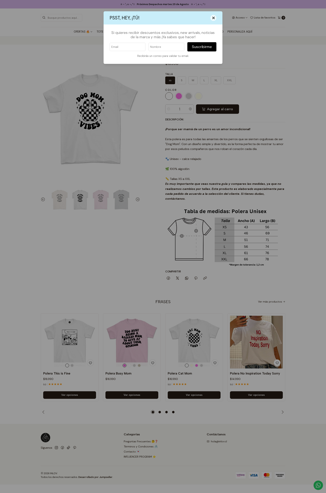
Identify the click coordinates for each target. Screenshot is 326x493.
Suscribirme (202, 46)
